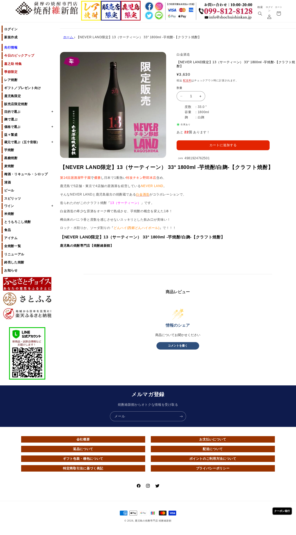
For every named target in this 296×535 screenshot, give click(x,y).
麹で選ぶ (11, 119)
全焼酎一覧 (12, 246)
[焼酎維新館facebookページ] (148, 6)
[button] (260, 14)
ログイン (11, 29)
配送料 (187, 80)
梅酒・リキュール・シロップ (26, 174)
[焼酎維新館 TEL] (226, 8)
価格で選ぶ (28, 126)
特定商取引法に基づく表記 (83, 468)
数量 (179, 87)
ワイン (28, 206)
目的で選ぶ (28, 111)
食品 (7, 230)
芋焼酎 (9, 150)
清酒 (7, 182)
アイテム (11, 238)
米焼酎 (9, 213)
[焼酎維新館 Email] (226, 17)
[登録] (181, 416)
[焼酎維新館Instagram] (159, 6)
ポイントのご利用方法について (212, 458)
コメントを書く (178, 346)
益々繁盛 (11, 134)
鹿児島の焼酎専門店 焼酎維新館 (153, 520)
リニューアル (14, 254)
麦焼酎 (9, 166)
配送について (213, 449)
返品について (83, 449)
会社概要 (83, 439)
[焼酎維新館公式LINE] (159, 15)
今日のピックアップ (19, 55)
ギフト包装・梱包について (83, 458)
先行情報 (11, 47)
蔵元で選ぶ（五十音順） (28, 142)
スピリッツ (12, 198)
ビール (9, 190)
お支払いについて (212, 439)
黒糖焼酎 (11, 158)
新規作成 (11, 37)
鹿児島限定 (12, 96)
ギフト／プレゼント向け (22, 88)
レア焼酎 (11, 80)
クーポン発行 (282, 510)
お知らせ (11, 270)
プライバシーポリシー (213, 468)
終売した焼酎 (14, 262)
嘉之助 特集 (13, 63)
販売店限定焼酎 (16, 104)
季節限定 (11, 71)
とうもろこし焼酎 (17, 222)
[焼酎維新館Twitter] (148, 15)
